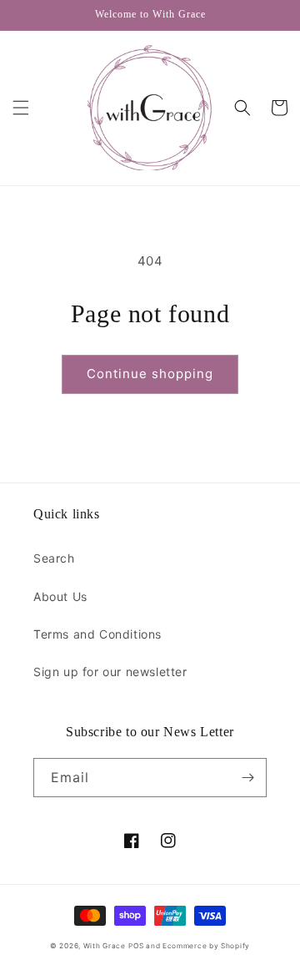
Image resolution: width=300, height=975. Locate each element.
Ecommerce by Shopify (206, 946)
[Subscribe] (247, 777)
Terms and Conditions (97, 634)
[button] (20, 107)
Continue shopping (150, 373)
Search (54, 558)
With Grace (104, 946)
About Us (60, 596)
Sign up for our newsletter (110, 671)
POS (135, 946)
